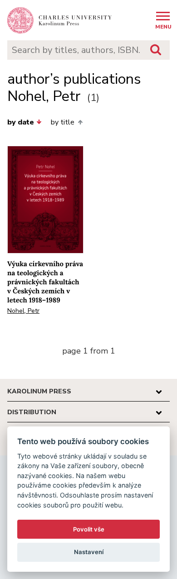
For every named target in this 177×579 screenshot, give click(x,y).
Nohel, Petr (23, 310)
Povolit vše (88, 529)
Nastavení (88, 551)
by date (20, 122)
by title (62, 122)
